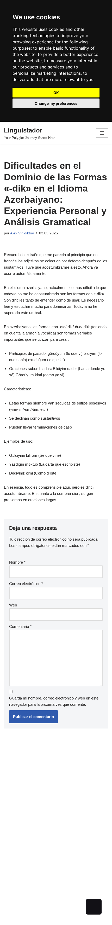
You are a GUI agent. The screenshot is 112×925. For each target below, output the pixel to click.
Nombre (17, 562)
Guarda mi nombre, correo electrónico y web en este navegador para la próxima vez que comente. (53, 701)
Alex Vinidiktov (22, 233)
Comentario (20, 626)
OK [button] (56, 92)
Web (13, 605)
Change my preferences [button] (56, 103)
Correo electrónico (26, 583)
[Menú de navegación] (102, 133)
